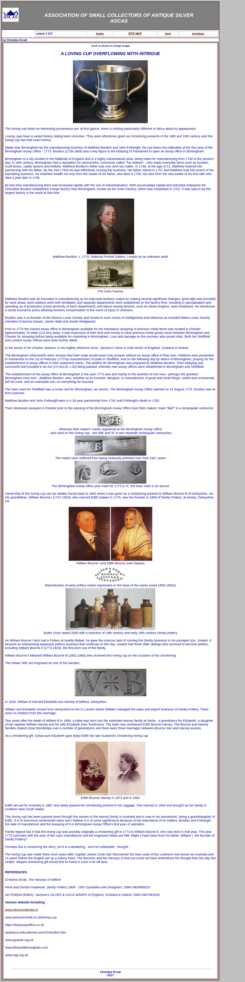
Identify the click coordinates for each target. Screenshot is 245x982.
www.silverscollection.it (21, 910)
